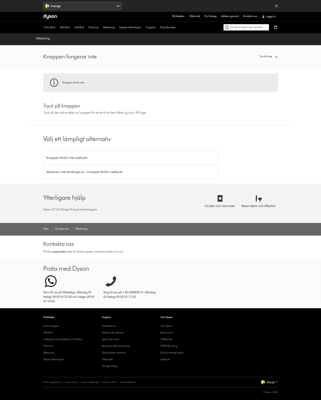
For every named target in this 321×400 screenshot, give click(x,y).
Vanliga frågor (110, 366)
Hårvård (65, 27)
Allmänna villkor (109, 382)
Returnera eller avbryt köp (116, 346)
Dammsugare (51, 326)
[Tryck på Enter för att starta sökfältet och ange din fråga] (246, 27)
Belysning (109, 27)
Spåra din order (110, 339)
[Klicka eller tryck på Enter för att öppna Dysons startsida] (50, 16)
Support (150, 27)
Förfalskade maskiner (114, 352)
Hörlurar (93, 27)
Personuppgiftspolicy (52, 382)
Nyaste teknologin (130, 27)
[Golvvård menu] (57, 27)
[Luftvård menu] (86, 27)
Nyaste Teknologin (53, 359)
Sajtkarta (165, 359)
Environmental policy (171, 352)
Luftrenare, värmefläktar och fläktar (62, 339)
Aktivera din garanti (113, 332)
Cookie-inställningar (90, 382)
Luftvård (79, 27)
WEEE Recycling (168, 346)
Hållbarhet (166, 339)
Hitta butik (194, 16)
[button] (251, 56)
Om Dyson (166, 326)
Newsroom (166, 332)
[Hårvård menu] (72, 27)
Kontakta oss (250, 16)
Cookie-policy (71, 382)
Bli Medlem (178, 16)
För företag (211, 16)
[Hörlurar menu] (101, 27)
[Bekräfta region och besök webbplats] (276, 5)
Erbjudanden (168, 27)
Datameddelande (128, 382)
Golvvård (49, 27)
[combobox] (82, 6)
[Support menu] (157, 27)
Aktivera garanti (230, 16)
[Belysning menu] (117, 27)
